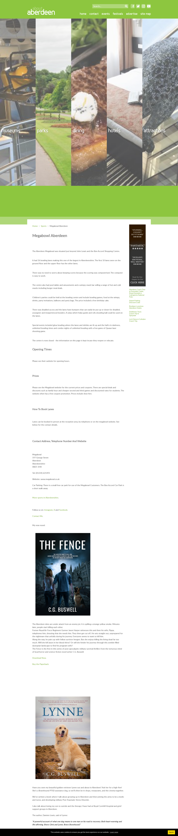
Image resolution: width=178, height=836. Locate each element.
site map (146, 13)
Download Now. (39, 658)
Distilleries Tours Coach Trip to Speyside (135, 313)
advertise (131, 13)
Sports (43, 226)
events (106, 13)
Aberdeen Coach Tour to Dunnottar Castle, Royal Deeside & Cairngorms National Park (137, 293)
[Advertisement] (89, 201)
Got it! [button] (171, 832)
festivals (118, 13)
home (83, 13)
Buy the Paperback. (40, 664)
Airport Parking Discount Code (134, 301)
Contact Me (37, 516)
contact (94, 13)
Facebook (63, 510)
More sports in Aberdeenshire (45, 497)
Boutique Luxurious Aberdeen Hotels (136, 307)
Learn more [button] (114, 832)
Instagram (48, 510)
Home (35, 226)
